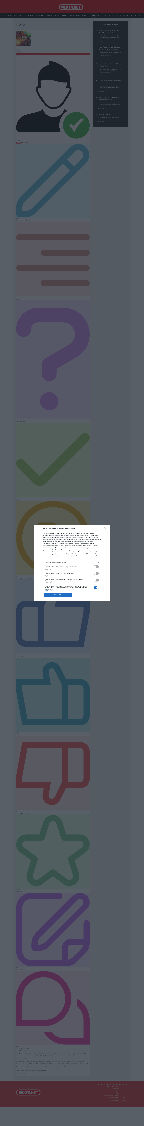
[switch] (96, 566)
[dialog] (72, 563)
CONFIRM (58, 595)
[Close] (106, 529)
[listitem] (72, 562)
